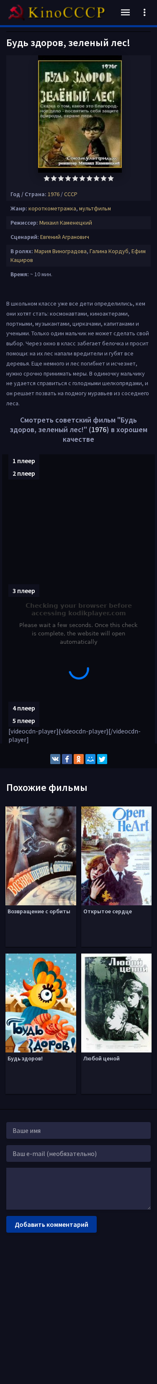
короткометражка (52, 208)
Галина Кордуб (109, 251)
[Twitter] (102, 759)
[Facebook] (67, 759)
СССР (70, 194)
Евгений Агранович (64, 237)
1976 (53, 194)
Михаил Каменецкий (65, 222)
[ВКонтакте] (55, 759)
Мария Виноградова (60, 251)
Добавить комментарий (51, 1224)
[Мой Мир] (90, 759)
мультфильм (95, 208)
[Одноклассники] (79, 759)
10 (110, 178)
